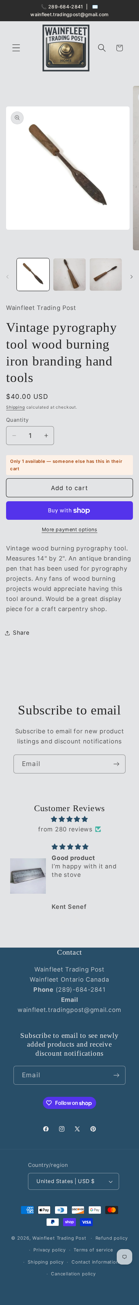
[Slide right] (131, 276)
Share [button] (21, 632)
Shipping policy (46, 1262)
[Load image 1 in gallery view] (33, 274)
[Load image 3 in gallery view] (106, 274)
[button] (16, 48)
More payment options (70, 529)
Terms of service (93, 1249)
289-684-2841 (65, 6)
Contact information (95, 1262)
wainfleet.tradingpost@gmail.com (69, 14)
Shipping (15, 407)
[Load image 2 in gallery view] (69, 274)
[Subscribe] (116, 764)
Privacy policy (49, 1249)
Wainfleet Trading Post (59, 1238)
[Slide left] (7, 276)
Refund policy (111, 1238)
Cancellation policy (73, 1273)
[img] (69, 819)
